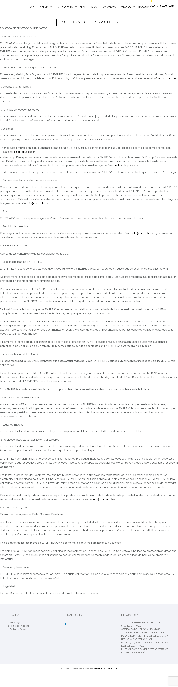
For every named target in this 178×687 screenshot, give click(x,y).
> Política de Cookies (17, 629)
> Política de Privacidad (18, 626)
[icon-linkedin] (65, 624)
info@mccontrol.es (165, 78)
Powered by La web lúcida (106, 668)
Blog (94, 7)
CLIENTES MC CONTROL (72, 7)
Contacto (109, 7)
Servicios (46, 7)
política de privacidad (21, 151)
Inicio (30, 7)
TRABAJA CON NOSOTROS (136, 7)
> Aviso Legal (14, 622)
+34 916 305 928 (162, 5)
